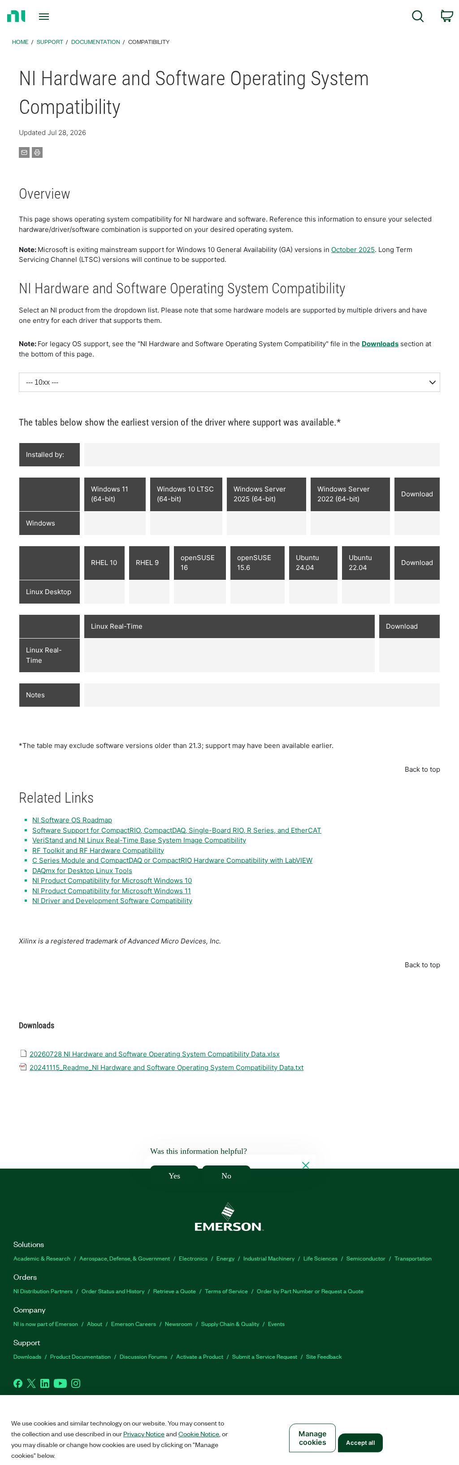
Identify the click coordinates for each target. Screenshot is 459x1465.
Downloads (380, 343)
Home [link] (20, 41)
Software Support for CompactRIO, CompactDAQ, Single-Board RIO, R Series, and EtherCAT (176, 830)
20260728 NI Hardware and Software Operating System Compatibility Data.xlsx (155, 1054)
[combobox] (229, 382)
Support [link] (50, 41)
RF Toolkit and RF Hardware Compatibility (98, 850)
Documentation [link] (95, 41)
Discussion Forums (143, 1356)
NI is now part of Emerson (45, 1323)
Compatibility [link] (148, 41)
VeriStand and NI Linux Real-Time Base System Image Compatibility (139, 840)
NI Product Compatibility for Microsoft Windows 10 (112, 880)
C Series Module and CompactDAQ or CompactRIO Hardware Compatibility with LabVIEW (172, 860)
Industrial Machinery (268, 1258)
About (94, 1323)
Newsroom (178, 1323)
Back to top (422, 769)
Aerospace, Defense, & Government (124, 1258)
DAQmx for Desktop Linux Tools (82, 870)
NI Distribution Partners (43, 1291)
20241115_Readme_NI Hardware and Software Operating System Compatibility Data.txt (166, 1067)
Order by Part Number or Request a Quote (310, 1291)
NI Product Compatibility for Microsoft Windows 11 (111, 891)
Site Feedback (324, 1356)
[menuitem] (418, 18)
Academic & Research (41, 1258)
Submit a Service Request (264, 1356)
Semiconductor (365, 1258)
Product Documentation (80, 1356)
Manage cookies (313, 1438)
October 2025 (353, 249)
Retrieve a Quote (174, 1291)
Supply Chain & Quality (230, 1323)
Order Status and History (113, 1291)
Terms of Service (226, 1291)
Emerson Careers (133, 1323)
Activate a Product (199, 1356)
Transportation (413, 1258)
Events (276, 1323)
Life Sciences (320, 1258)
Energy (225, 1258)
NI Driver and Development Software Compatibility (112, 900)
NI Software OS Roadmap (72, 820)
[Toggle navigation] (59, 16)
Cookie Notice (198, 1433)
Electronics (193, 1258)
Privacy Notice (144, 1433)
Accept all (360, 1442)
